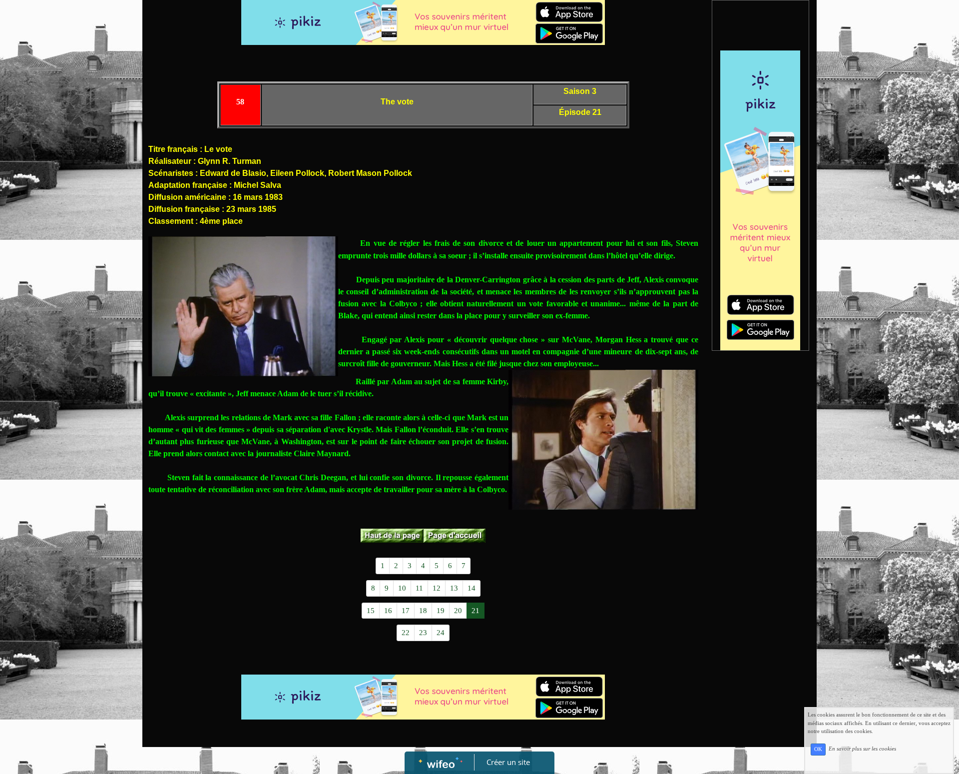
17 (406, 611)
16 (388, 611)
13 (454, 588)
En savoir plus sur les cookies (862, 749)
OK (818, 749)
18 (423, 611)
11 (419, 588)
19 (441, 611)
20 (458, 611)
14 (472, 588)
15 (371, 611)
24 (441, 633)
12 (437, 588)
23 (423, 633)
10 (402, 588)
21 (476, 611)
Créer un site (508, 762)
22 (406, 633)
